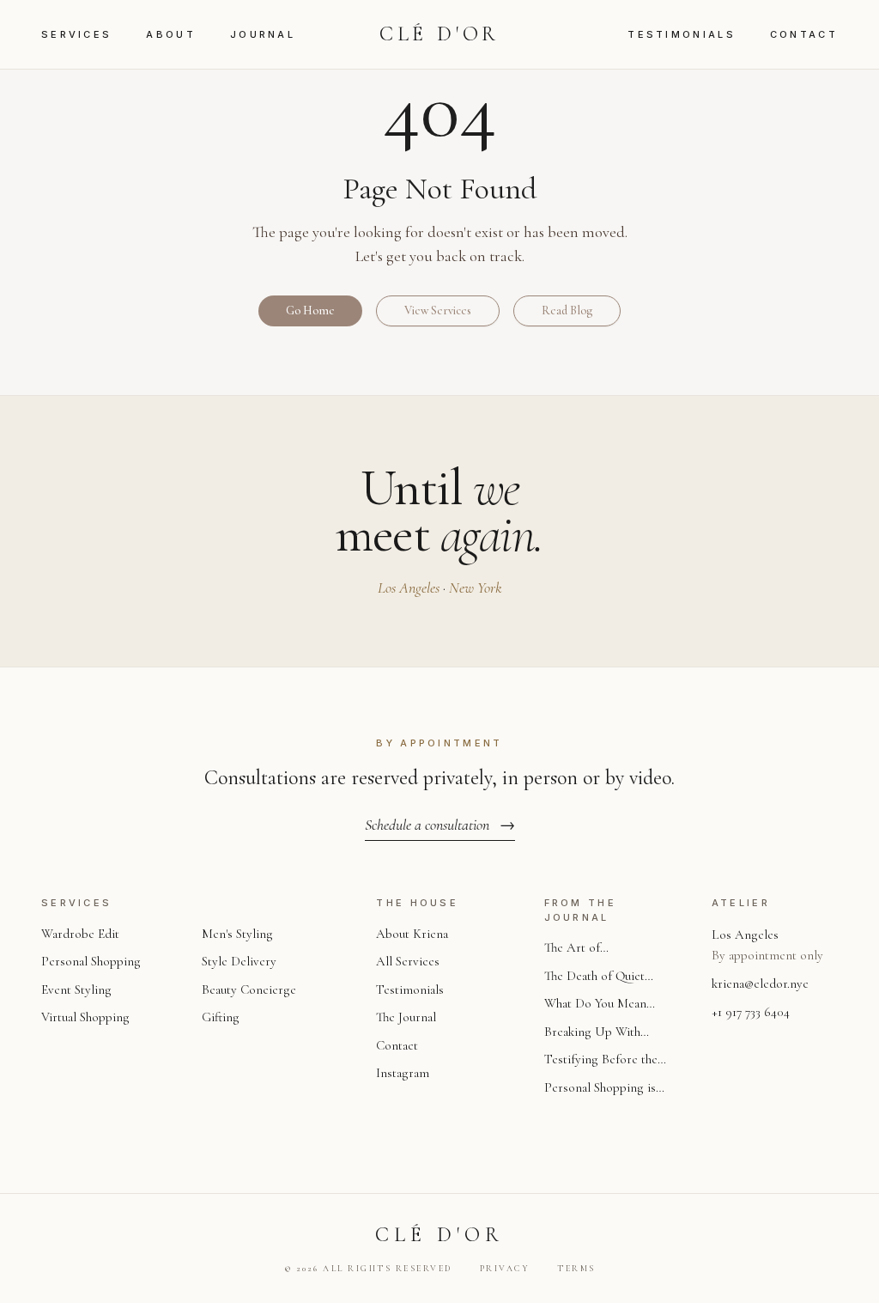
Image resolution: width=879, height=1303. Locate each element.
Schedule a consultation (440, 824)
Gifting (220, 1017)
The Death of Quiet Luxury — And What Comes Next (598, 977)
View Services (437, 310)
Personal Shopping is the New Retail (600, 1089)
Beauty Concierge (249, 989)
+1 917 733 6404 (751, 1012)
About (171, 34)
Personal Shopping (91, 961)
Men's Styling (237, 933)
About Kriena (412, 933)
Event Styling (76, 989)
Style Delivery (239, 961)
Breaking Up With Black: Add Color (592, 1033)
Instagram (402, 1073)
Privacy (505, 1268)
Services (76, 34)
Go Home (310, 310)
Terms (576, 1268)
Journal (262, 34)
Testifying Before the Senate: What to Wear (601, 1060)
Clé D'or (439, 33)
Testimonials (681, 34)
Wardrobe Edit (80, 933)
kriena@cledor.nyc (760, 983)
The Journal (406, 1017)
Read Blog (567, 310)
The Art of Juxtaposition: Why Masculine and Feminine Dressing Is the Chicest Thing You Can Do (601, 949)
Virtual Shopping (85, 1017)
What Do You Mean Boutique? (595, 1005)
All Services (408, 961)
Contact (804, 34)
